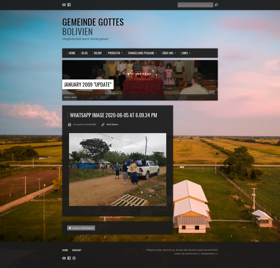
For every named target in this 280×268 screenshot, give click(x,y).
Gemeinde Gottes (93, 26)
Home (67, 97)
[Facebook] (69, 4)
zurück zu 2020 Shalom (83, 228)
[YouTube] (64, 4)
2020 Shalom (112, 124)
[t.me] (74, 258)
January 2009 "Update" (87, 84)
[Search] (216, 4)
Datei (74, 97)
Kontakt (77, 250)
